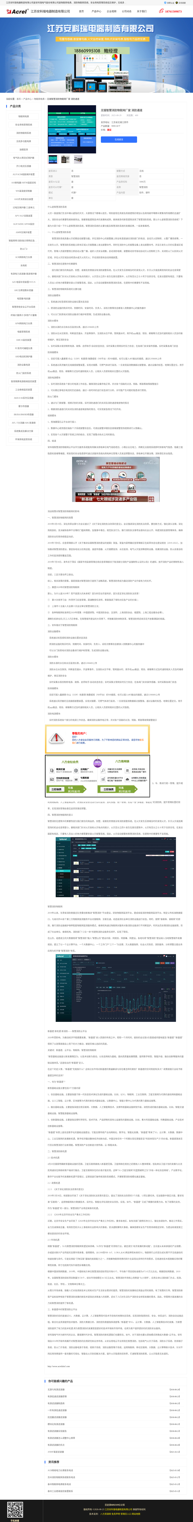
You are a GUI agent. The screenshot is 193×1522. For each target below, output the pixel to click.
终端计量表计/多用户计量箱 (24, 315)
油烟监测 (23, 149)
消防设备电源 (23, 365)
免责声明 (116, 1514)
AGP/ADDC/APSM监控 (23, 224)
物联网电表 (39, 99)
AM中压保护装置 (24, 232)
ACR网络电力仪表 (23, 257)
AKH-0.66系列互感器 (23, 398)
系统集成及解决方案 (23, 431)
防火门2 (23, 249)
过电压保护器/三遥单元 (24, 207)
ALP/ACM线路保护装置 (24, 174)
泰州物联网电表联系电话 (59, 1484)
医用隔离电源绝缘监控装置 (23, 381)
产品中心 (96, 11)
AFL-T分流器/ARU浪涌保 (24, 423)
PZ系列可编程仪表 (23, 348)
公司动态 (126, 11)
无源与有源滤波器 (56, 1389)
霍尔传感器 (23, 406)
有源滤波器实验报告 (57, 1431)
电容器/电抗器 (23, 299)
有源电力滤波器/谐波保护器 (24, 274)
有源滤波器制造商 (56, 1403)
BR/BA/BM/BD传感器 (24, 414)
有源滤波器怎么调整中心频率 (61, 1438)
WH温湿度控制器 (24, 191)
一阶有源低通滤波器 (57, 1410)
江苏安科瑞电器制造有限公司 (50, 11)
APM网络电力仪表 (23, 323)
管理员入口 (126, 1514)
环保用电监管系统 (23, 439)
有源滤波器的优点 (56, 1445)
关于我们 (142, 11)
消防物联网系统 (23, 133)
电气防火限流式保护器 (23, 158)
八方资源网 (105, 1514)
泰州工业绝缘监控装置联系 (60, 1491)
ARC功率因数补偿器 (23, 290)
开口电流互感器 (23, 166)
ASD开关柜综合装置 (23, 199)
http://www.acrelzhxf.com (59, 1366)
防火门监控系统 (23, 373)
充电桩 (24, 265)
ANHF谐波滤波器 (56, 1452)
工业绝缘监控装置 (23, 390)
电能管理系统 (23, 332)
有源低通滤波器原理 (57, 1396)
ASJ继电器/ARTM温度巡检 (23, 183)
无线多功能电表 (23, 141)
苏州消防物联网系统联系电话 (61, 1477)
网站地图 (136, 1514)
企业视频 (111, 11)
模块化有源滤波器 (56, 1424)
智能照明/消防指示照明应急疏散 (24, 241)
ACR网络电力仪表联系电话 (60, 1470)
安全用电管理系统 (23, 125)
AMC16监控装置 (23, 340)
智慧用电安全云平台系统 (23, 307)
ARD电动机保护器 (23, 356)
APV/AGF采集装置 (23, 216)
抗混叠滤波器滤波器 (57, 1417)
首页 (81, 11)
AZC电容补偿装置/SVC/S (23, 282)
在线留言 (119, 139)
